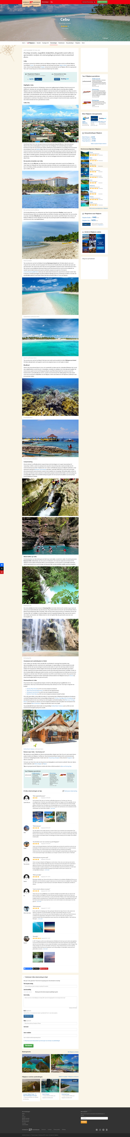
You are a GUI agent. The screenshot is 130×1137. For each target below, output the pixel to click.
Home (56, 15)
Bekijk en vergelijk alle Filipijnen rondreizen (98, 143)
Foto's (25, 1011)
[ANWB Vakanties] (86, 118)
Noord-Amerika (25, 1121)
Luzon (31, 65)
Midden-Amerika (25, 1118)
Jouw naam (26, 1027)
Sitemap (64, 1129)
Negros (61, 65)
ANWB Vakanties (84, 122)
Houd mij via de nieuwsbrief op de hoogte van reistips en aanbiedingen (42, 1040)
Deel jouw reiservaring (70, 791)
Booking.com (102, 121)
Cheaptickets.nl (95, 121)
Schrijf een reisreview (102, 2)
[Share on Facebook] (2, 565)
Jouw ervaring (26, 995)
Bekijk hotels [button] (57, 79)
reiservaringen (65, 28)
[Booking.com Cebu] (65, 79)
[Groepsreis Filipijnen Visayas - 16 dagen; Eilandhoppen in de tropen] (31, 1085)
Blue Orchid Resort (36, 703)
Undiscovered (35, 773)
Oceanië (24, 1123)
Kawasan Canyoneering (40, 469)
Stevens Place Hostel (32, 688)
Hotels (83, 43)
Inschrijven (84, 1122)
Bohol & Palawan (45, 1094)
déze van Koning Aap (66, 766)
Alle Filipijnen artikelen (73, 1052)
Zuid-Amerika (25, 1124)
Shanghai (57, 757)
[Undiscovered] (28, 775)
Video (25, 1021)
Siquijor (43, 67)
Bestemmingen (45, 2)
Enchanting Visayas (65, 1094)
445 (94, 218)
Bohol (65, 65)
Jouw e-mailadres (27, 1032)
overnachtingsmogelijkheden (31, 272)
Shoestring (52, 773)
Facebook (97, 1130)
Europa (23, 1117)
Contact (50, 1129)
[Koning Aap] (63, 775)
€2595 (56, 1081)
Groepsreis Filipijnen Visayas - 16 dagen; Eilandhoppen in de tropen (30, 1095)
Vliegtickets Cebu (85, 220)
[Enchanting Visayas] (69, 1085)
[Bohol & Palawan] (50, 1085)
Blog (52, 2)
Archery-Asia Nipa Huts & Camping (63, 698)
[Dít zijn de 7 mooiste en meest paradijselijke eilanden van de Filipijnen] (65, 1063)
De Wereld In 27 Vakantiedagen (31, 4)
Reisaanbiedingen (70, 43)
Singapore (69, 757)
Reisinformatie (62, 43)
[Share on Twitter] (2, 568)
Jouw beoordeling (27, 989)
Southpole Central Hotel (33, 692)
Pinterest (103, 1130)
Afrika (23, 1113)
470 (31, 79)
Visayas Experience (86, 141)
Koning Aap (70, 773)
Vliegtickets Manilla (86, 217)
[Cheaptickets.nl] (94, 118)
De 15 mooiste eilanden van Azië (35, 1070)
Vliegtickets (77, 43)
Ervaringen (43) (45, 43)
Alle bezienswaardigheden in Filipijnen (98, 208)
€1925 (75, 1081)
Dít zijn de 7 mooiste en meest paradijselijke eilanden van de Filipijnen (63, 1068)
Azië (66, 15)
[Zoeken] (94, 2)
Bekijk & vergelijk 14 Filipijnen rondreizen (69, 1076)
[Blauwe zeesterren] (61, 817)
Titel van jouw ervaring (28, 983)
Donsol (71, 675)
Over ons (44, 1129)
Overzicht (39, 43)
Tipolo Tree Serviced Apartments (35, 690)
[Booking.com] (102, 118)
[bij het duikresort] (38, 817)
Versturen (28, 1046)
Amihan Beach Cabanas (57, 706)
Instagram (100, 1130)
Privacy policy (57, 1129)
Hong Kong (51, 757)
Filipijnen (70, 15)
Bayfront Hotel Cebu (32, 694)
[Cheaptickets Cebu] (38, 79)
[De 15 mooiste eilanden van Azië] (36, 1063)
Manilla (38, 149)
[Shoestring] (45, 775)
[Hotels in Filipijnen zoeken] (94, 243)
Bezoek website (35, 784)
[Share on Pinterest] (2, 572)
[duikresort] (49, 817)
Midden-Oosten (25, 1120)
